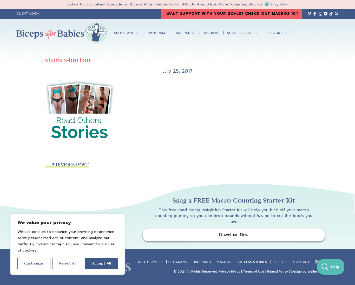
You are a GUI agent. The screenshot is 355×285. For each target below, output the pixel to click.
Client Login (28, 13)
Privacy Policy (229, 271)
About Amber (150, 261)
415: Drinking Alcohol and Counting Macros (235, 4)
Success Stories (252, 261)
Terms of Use (253, 271)
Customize (33, 263)
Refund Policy (277, 271)
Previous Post (70, 165)
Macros (224, 261)
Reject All (68, 263)
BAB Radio (202, 261)
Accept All (101, 263)
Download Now (233, 235)
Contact (301, 261)
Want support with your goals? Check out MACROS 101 (232, 13)
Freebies (280, 261)
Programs (177, 261)
